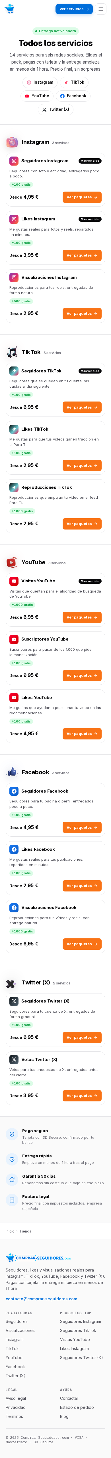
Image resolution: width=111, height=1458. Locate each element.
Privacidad (16, 1407)
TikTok (77, 82)
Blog (64, 1416)
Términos (14, 1416)
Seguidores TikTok (78, 1330)
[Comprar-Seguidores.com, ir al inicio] (9, 9)
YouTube (40, 96)
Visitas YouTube (75, 1339)
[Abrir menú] (100, 9)
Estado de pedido (77, 1407)
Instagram (43, 82)
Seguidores (17, 1321)
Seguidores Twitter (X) (81, 1357)
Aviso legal (16, 1398)
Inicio (10, 1231)
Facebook (76, 96)
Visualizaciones (20, 1330)
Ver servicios (71, 8)
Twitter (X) (59, 109)
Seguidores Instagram (80, 1321)
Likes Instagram (74, 1348)
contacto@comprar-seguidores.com (41, 1298)
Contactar (69, 1398)
